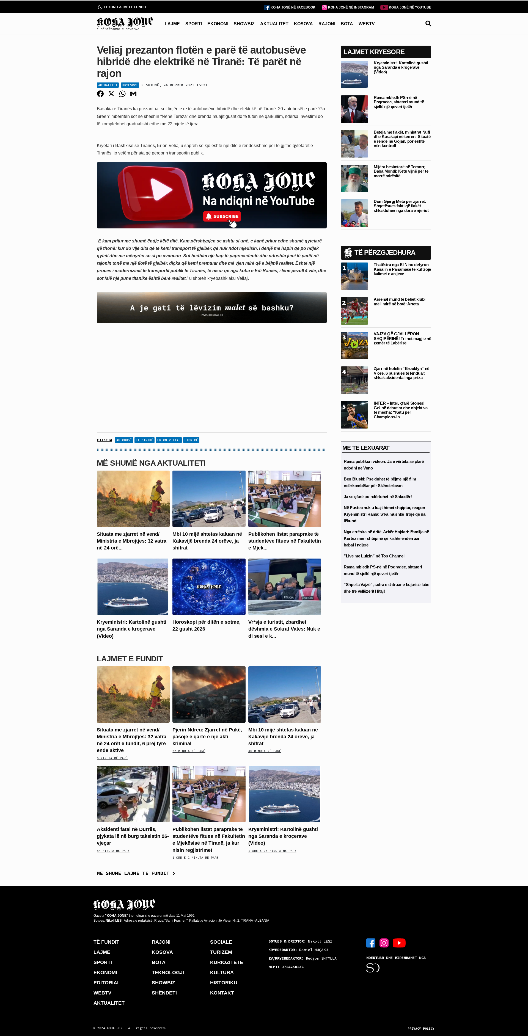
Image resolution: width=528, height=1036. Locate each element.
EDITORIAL (107, 982)
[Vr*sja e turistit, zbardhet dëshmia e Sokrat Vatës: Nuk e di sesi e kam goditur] (284, 586)
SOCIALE (221, 942)
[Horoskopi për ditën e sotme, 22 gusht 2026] (208, 586)
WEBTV (367, 23)
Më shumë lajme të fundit (134, 873)
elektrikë (144, 440)
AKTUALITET (274, 23)
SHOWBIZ (244, 23)
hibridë (191, 440)
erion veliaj (168, 440)
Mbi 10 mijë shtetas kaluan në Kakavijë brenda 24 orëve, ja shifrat (207, 541)
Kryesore (130, 85)
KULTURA (222, 972)
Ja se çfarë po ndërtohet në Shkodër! (378, 496)
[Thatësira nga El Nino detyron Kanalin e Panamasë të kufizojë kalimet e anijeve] (354, 275)
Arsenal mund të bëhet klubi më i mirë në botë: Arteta (399, 301)
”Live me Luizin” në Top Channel (374, 556)
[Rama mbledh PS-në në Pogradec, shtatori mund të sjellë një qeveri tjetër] (354, 108)
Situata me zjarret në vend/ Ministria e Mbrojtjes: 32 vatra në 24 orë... (131, 541)
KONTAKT (222, 993)
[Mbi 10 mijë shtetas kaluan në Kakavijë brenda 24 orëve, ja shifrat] (208, 498)
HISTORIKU (223, 982)
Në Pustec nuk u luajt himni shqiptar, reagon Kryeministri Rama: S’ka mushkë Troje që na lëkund (384, 514)
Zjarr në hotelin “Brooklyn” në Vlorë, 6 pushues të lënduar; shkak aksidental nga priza (401, 373)
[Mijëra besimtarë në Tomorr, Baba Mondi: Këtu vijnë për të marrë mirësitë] (354, 178)
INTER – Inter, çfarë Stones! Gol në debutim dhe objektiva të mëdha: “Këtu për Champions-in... (401, 410)
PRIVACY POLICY (421, 1029)
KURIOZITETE (226, 962)
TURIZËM (221, 952)
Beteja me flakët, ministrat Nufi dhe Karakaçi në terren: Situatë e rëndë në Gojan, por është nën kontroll (402, 139)
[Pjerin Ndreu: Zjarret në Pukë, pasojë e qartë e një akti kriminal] (208, 694)
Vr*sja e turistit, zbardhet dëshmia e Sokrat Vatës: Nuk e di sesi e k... (284, 629)
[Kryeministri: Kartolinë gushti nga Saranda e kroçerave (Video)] (133, 586)
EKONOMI (217, 23)
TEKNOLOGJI (168, 972)
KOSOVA (303, 23)
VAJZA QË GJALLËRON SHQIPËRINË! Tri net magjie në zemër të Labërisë (402, 338)
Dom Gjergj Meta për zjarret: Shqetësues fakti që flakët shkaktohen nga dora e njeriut (401, 206)
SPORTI (193, 23)
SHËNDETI (164, 993)
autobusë (124, 440)
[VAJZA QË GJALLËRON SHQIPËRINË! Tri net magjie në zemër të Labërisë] (354, 345)
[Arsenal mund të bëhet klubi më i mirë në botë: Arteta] (354, 310)
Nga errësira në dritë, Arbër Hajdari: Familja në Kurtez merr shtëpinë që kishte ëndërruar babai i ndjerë (386, 538)
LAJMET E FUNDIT (130, 658)
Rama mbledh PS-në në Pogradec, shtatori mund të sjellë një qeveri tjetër (399, 102)
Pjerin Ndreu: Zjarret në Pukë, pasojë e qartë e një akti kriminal (207, 736)
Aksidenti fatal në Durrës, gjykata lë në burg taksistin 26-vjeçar (133, 836)
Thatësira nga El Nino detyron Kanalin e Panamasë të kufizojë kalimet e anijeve (402, 269)
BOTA (347, 23)
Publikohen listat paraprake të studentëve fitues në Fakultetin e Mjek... (284, 541)
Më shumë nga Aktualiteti (151, 463)
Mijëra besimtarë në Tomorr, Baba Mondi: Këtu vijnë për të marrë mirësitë (401, 171)
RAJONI (326, 23)
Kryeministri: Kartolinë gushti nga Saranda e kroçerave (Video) (131, 629)
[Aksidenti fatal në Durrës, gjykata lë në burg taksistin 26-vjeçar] (133, 793)
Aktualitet (107, 85)
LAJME (172, 23)
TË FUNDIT (106, 942)
